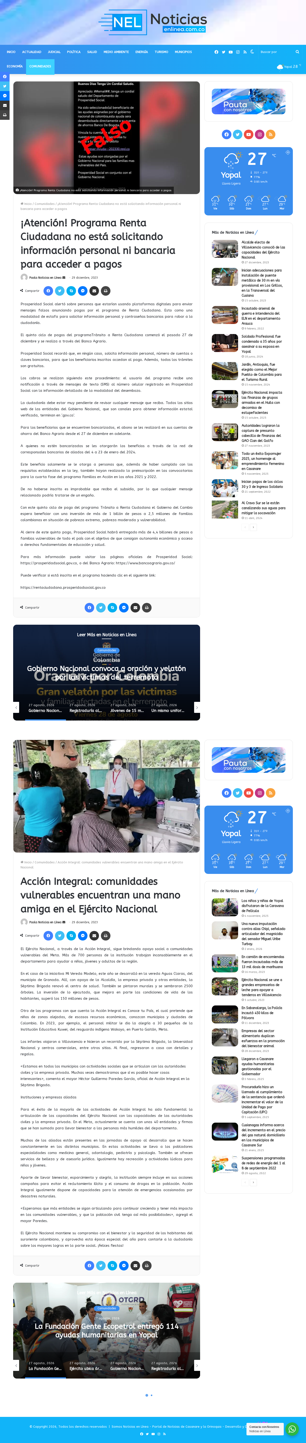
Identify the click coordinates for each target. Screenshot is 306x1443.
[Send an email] (63, 277)
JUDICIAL (54, 52)
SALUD (92, 52)
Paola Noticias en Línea (45, 277)
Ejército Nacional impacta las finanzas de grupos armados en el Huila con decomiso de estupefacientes (262, 403)
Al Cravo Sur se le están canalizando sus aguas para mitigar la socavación (263, 508)
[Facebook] (48, 291)
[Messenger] (82, 291)
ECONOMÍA (15, 66)
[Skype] (71, 291)
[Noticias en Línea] (153, 22)
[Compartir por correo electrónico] (94, 291)
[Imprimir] (105, 291)
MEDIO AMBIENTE (116, 52)
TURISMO (161, 52)
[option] (106, 673)
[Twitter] (60, 291)
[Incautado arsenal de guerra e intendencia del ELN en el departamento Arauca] (225, 315)
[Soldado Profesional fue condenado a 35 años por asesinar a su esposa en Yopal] (225, 343)
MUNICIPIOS (183, 52)
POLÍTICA (74, 52)
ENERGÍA (142, 52)
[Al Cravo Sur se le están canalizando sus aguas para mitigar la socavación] (225, 510)
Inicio (27, 204)
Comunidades (45, 204)
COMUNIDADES (40, 66)
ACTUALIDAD (31, 52)
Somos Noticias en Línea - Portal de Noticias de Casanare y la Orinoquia (166, 1426)
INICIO (11, 52)
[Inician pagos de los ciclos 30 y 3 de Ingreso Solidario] (225, 488)
